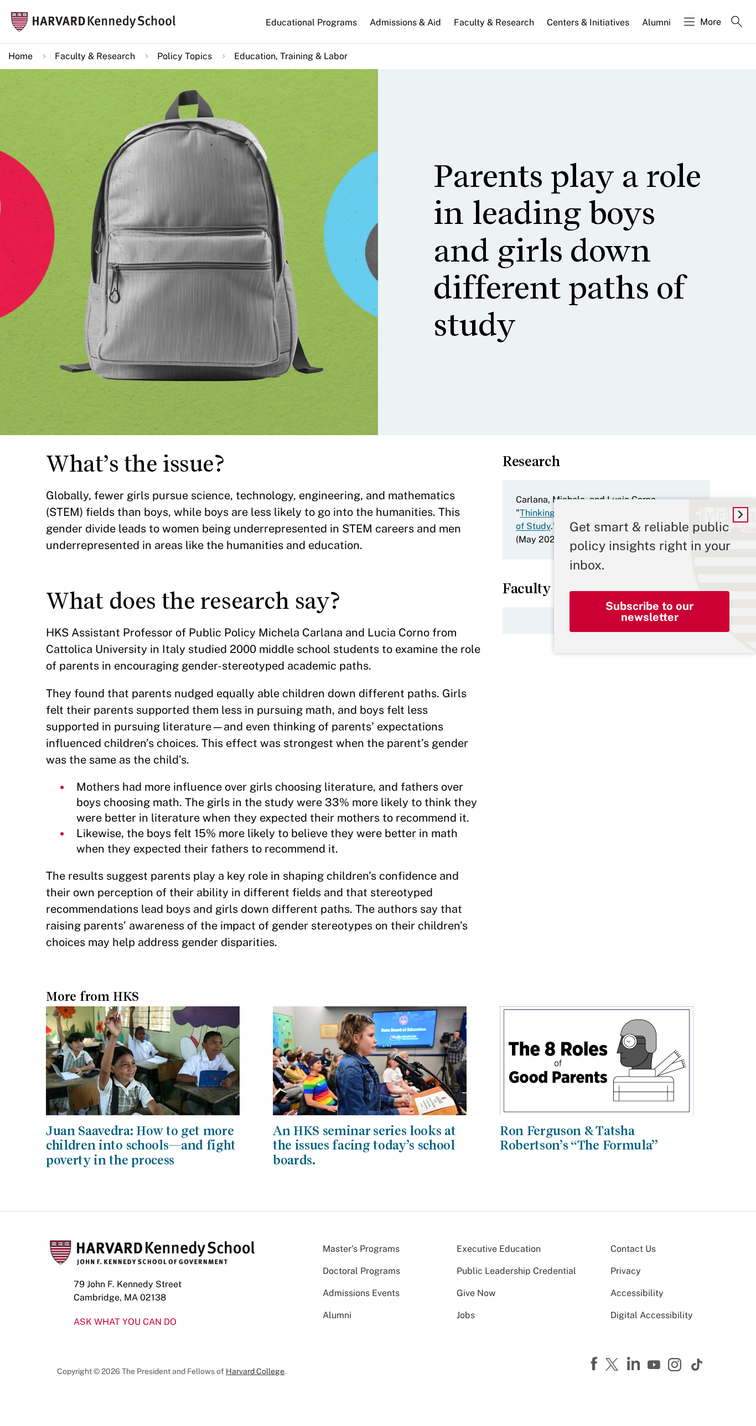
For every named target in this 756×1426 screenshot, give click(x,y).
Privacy (625, 1271)
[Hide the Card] (740, 514)
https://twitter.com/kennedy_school (613, 1365)
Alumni (656, 22)
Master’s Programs (361, 1249)
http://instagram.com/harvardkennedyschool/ (676, 1365)
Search (736, 22)
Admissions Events (361, 1293)
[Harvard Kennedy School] (96, 22)
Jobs (466, 1315)
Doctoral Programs (361, 1271)
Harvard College (255, 1371)
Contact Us (633, 1249)
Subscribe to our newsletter (649, 611)
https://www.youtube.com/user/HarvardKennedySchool (655, 1365)
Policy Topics (184, 56)
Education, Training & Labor (291, 56)
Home (20, 56)
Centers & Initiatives (588, 22)
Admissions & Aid (405, 22)
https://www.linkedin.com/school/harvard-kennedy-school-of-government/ (634, 1364)
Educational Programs (311, 22)
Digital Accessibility (651, 1315)
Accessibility (637, 1293)
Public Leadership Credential (516, 1271)
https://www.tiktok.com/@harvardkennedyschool (697, 1364)
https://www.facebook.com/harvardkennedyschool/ (595, 1364)
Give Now (476, 1293)
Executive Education (499, 1249)
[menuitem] (312, 27)
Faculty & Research (494, 22)
